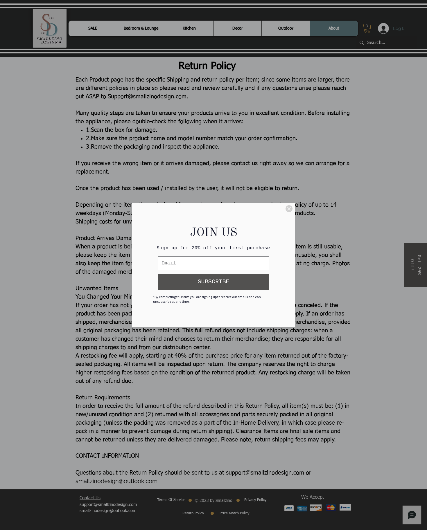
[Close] (289, 208)
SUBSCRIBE (213, 281)
